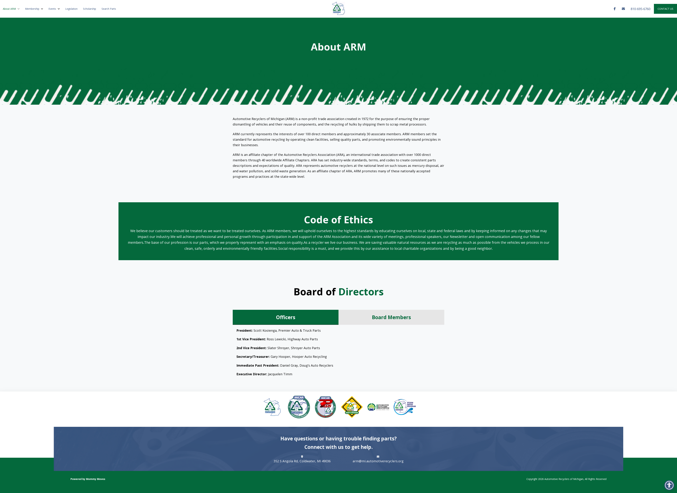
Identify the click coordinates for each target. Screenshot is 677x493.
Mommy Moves (95, 479)
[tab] (285, 317)
